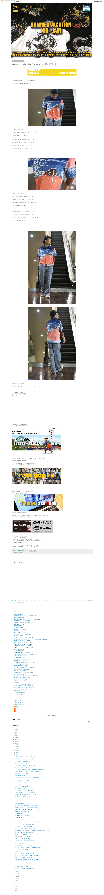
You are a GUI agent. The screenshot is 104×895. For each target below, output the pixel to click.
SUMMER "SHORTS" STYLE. (21, 842)
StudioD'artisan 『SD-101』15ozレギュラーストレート (27, 771)
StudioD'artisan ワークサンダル (22, 763)
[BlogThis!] (32, 551)
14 (15, 888)
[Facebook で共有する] (35, 551)
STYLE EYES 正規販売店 (19, 670)
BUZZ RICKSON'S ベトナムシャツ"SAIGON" (25, 798)
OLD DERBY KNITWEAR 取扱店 (21, 659)
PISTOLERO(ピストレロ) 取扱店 (21, 664)
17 (15, 883)
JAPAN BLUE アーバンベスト (21, 861)
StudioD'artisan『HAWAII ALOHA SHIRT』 (24, 840)
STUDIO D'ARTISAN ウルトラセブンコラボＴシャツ (26, 819)
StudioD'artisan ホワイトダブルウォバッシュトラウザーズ (28, 777)
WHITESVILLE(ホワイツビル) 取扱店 (22, 684)
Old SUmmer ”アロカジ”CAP (21, 866)
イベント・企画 (17, 694)
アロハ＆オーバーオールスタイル (22, 849)
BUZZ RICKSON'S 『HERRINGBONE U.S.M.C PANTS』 (27, 855)
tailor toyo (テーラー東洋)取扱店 (21, 689)
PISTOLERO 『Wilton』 (20, 775)
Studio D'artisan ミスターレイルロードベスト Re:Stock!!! (28, 802)
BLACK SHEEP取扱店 (19, 614)
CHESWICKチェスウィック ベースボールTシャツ (26, 845)
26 (15, 728)
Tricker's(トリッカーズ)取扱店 (20, 679)
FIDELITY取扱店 (17, 630)
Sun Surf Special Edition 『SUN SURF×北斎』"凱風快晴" (27, 821)
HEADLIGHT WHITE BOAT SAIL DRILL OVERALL (26, 853)
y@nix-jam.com (25, 458)
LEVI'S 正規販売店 (18, 649)
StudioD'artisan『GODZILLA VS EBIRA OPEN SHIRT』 (27, 859)
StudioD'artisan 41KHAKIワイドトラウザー (25, 760)
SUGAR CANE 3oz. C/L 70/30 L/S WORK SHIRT (26, 805)
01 (16, 880)
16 (15, 885)
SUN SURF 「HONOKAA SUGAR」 (23, 780)
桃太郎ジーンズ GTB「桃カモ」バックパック (25, 756)
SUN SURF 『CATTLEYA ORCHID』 (23, 838)
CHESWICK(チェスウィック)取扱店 (22, 622)
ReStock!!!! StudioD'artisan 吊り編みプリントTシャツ (27, 794)
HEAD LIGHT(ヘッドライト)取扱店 (21, 642)
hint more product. (20, 704)
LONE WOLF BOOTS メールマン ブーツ (25, 832)
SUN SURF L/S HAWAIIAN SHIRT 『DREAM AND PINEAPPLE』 (29, 769)
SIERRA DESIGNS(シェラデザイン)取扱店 (23, 667)
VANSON (16, 682)
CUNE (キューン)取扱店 (19, 629)
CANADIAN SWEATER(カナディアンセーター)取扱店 (26, 619)
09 (16, 750)
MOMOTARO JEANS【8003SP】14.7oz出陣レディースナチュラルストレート (32, 830)
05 (16, 873)
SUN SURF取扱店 (19, 552)
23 (15, 733)
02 (16, 878)
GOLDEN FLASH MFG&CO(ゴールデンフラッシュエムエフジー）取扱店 (30, 639)
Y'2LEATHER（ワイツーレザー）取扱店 (23, 687)
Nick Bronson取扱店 (18, 657)
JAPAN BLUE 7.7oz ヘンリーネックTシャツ (25, 765)
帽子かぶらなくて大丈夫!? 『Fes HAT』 (24, 796)
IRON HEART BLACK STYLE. (22, 800)
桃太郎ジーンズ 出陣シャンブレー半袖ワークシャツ (26, 807)
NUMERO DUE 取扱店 (19, 655)
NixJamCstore (19, 702)
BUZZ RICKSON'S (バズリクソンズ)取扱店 (23, 615)
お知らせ (16, 690)
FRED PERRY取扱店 (18, 632)
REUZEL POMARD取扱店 (20, 665)
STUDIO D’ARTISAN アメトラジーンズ (24, 813)
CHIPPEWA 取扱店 (18, 624)
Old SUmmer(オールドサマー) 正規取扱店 (23, 662)
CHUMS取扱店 (17, 625)
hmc (17, 706)
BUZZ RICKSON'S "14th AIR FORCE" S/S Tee (25, 828)
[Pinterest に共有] (36, 551)
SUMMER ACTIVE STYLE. (21, 823)
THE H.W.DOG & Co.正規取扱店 (21, 677)
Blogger (54, 715)
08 (16, 752)
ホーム (52, 600)
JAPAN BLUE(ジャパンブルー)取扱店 (22, 647)
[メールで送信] (30, 551)
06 (16, 871)
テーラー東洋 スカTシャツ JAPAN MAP (24, 790)
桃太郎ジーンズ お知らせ (21, 834)
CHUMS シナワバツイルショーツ (22, 811)
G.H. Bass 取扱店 (18, 635)
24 (15, 731)
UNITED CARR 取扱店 (19, 680)
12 (16, 744)
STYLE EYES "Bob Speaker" (21, 786)
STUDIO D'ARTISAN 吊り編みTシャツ (23, 815)
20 (15, 739)
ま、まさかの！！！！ (20, 784)
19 (15, 741)
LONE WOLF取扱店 (18, 650)
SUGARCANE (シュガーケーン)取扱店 (22, 672)
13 (15, 890)
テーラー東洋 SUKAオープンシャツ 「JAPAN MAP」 (27, 865)
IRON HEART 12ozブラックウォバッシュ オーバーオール (28, 843)
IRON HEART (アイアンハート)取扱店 (22, 645)
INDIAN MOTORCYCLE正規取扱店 (22, 644)
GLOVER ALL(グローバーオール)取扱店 (23, 637)
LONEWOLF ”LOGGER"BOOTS (22, 788)
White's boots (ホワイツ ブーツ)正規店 (22, 685)
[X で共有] (33, 551)
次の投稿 (14, 600)
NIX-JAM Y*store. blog (27, 7)
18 (15, 743)
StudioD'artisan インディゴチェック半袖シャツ (26, 792)
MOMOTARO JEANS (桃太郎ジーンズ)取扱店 (24, 654)
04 (16, 875)
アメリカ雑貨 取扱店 (18, 692)
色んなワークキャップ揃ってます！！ (23, 826)
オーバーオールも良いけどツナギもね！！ (24, 824)
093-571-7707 (16, 458)
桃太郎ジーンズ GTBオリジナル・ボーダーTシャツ (26, 758)
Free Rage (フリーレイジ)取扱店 (21, 634)
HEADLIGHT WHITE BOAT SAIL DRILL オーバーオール (27, 809)
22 (15, 735)
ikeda (17, 708)
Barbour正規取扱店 (18, 617)
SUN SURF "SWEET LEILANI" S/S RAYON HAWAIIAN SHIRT (28, 847)
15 (15, 886)
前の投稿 (90, 600)
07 (16, 754)
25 (15, 729)
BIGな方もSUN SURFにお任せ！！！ (23, 803)
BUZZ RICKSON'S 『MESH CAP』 (23, 767)
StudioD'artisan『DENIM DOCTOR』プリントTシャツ (27, 836)
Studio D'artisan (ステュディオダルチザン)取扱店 (25, 675)
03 (16, 876)
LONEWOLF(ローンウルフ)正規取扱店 (22, 652)
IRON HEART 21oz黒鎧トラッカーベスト (24, 857)
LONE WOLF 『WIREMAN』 (22, 773)
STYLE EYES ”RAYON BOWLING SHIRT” (24, 868)
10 (16, 748)
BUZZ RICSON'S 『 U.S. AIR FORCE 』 (24, 863)
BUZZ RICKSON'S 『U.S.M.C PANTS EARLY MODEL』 (27, 779)
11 (16, 746)
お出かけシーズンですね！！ (21, 782)
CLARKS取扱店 (17, 627)
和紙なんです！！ (19, 851)
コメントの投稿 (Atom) (19, 602)
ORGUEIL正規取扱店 (18, 660)
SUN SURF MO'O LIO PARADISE (22, 761)
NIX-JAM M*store (19, 700)
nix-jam (17, 711)
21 (15, 737)
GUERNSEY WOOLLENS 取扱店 (21, 640)
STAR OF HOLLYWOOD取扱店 (21, 669)
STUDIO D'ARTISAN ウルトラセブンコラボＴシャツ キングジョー (29, 817)
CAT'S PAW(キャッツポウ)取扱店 (21, 620)
